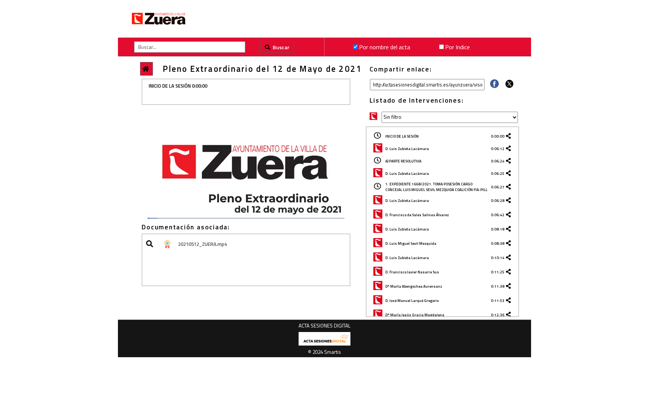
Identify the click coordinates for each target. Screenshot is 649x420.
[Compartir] (494, 85)
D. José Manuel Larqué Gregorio (412, 300)
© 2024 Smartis (324, 352)
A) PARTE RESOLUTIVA (403, 161)
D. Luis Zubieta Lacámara (407, 149)
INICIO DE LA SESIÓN (402, 136)
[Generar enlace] (509, 136)
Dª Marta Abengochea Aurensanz (413, 286)
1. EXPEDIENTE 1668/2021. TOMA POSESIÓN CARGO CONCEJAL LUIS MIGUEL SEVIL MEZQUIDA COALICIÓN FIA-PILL (436, 187)
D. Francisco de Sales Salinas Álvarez (417, 215)
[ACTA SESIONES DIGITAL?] (324, 344)
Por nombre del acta (384, 47)
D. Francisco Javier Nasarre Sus (412, 272)
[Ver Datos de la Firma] (167, 244)
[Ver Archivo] (150, 244)
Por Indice (457, 47)
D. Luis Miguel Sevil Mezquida (410, 243)
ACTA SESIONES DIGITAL (324, 325)
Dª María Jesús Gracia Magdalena (414, 315)
